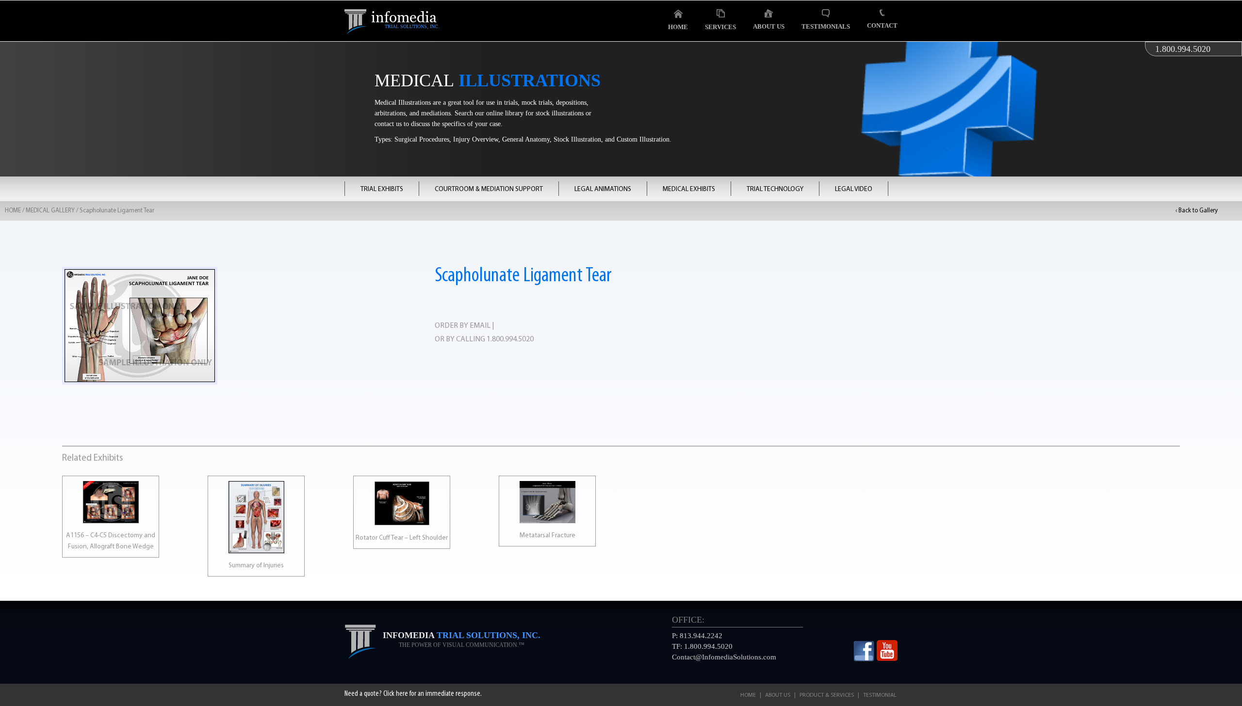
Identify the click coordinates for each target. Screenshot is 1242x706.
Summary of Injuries (256, 565)
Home (678, 27)
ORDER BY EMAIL (462, 326)
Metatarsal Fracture (547, 535)
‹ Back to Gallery (1197, 211)
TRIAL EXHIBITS (381, 189)
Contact (882, 25)
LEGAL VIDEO (853, 189)
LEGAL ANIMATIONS (602, 189)
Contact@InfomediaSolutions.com (724, 657)
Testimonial (880, 695)
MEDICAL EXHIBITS (689, 189)
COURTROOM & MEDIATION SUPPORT (489, 189)
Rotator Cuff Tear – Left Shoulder (402, 538)
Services (720, 27)
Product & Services (827, 695)
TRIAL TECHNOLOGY (775, 189)
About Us (768, 26)
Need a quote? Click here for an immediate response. (413, 694)
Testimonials (825, 26)
